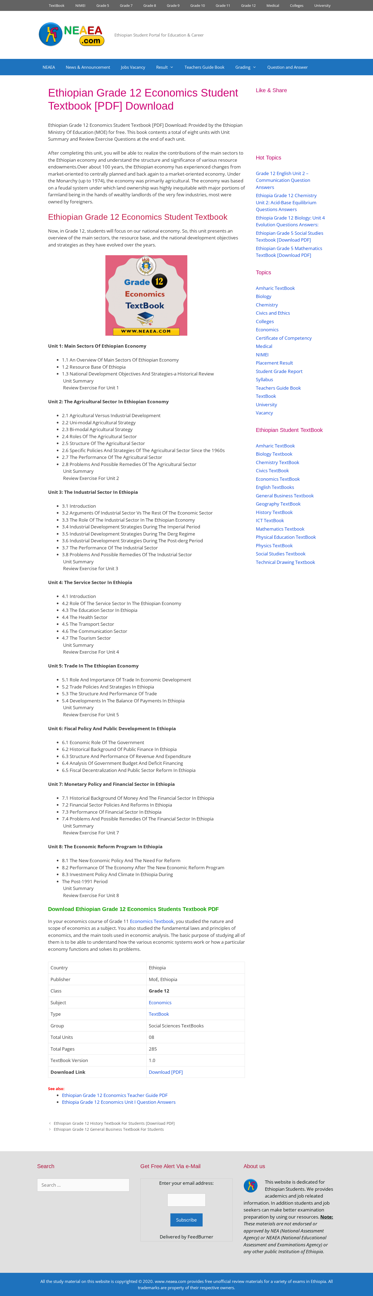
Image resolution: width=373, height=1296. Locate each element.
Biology (263, 296)
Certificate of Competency (284, 338)
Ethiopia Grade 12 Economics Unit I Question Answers (119, 1102)
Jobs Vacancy (133, 67)
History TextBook (274, 512)
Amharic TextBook (275, 288)
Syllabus (264, 379)
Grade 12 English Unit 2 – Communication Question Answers (283, 180)
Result (162, 67)
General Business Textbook (285, 495)
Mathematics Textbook (280, 529)
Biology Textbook (274, 454)
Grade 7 (126, 5)
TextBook (56, 5)
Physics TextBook (274, 545)
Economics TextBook (278, 479)
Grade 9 (173, 5)
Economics (160, 1002)
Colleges (296, 5)
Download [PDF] (166, 1072)
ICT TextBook (270, 520)
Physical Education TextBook (286, 537)
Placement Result (274, 363)
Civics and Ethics (273, 313)
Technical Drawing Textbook (285, 562)
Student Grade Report (279, 371)
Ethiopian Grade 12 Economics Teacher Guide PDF (115, 1095)
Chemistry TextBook (277, 462)
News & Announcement (88, 67)
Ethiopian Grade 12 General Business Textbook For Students (109, 1129)
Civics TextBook (272, 470)
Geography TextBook (278, 504)
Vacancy (264, 413)
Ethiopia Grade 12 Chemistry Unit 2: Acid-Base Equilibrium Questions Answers (286, 202)
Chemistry (267, 305)
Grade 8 (149, 5)
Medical (273, 5)
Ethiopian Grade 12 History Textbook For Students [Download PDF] (114, 1123)
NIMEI (80, 5)
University (322, 5)
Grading (242, 67)
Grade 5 (102, 5)
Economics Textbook (152, 921)
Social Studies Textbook (281, 554)
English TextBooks (275, 487)
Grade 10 (197, 5)
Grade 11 (223, 5)
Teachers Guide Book (204, 67)
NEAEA (49, 67)
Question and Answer (287, 67)
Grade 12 (248, 5)
